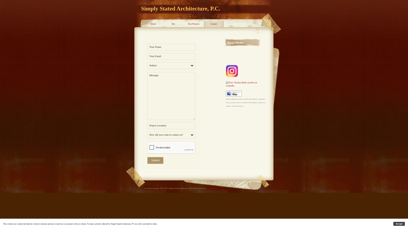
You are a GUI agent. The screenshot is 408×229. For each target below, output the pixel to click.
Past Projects (193, 24)
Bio (173, 24)
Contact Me (211, 188)
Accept (399, 224)
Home (153, 24)
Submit (155, 160)
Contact (213, 24)
